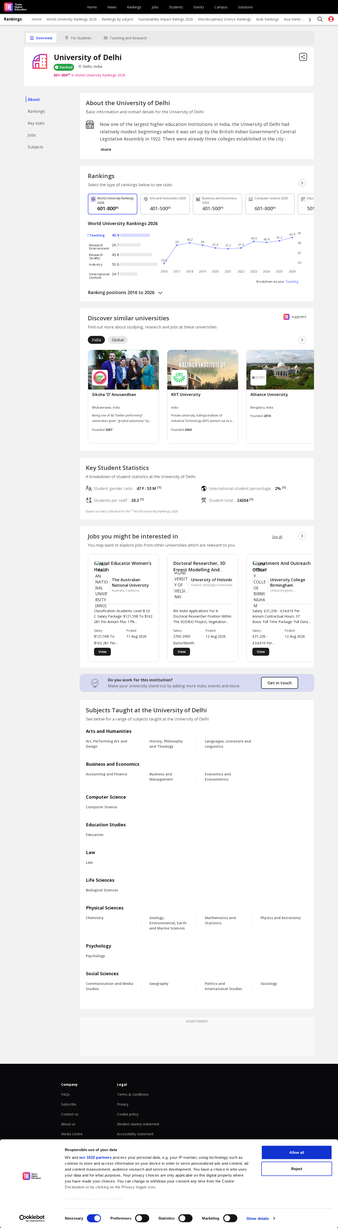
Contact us (69, 1114)
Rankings (134, 7)
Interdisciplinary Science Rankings (224, 19)
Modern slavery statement (138, 1124)
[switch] (142, 1218)
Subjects (35, 147)
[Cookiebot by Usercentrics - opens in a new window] (32, 1218)
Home (92, 7)
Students (176, 7)
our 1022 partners (95, 1157)
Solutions (245, 7)
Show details (257, 1218)
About (34, 99)
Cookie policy (127, 1114)
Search (320, 19)
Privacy (122, 1104)
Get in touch (279, 683)
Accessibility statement (135, 1134)
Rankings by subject (117, 19)
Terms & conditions (133, 1094)
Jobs (155, 7)
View (102, 651)
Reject (296, 1168)
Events (198, 7)
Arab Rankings (267, 19)
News (112, 7)
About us (68, 1124)
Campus (221, 7)
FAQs (65, 1094)
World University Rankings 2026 (72, 19)
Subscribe (68, 1104)
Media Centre (72, 1134)
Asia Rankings (295, 19)
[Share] (303, 57)
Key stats (36, 123)
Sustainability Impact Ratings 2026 (165, 19)
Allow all (296, 1152)
